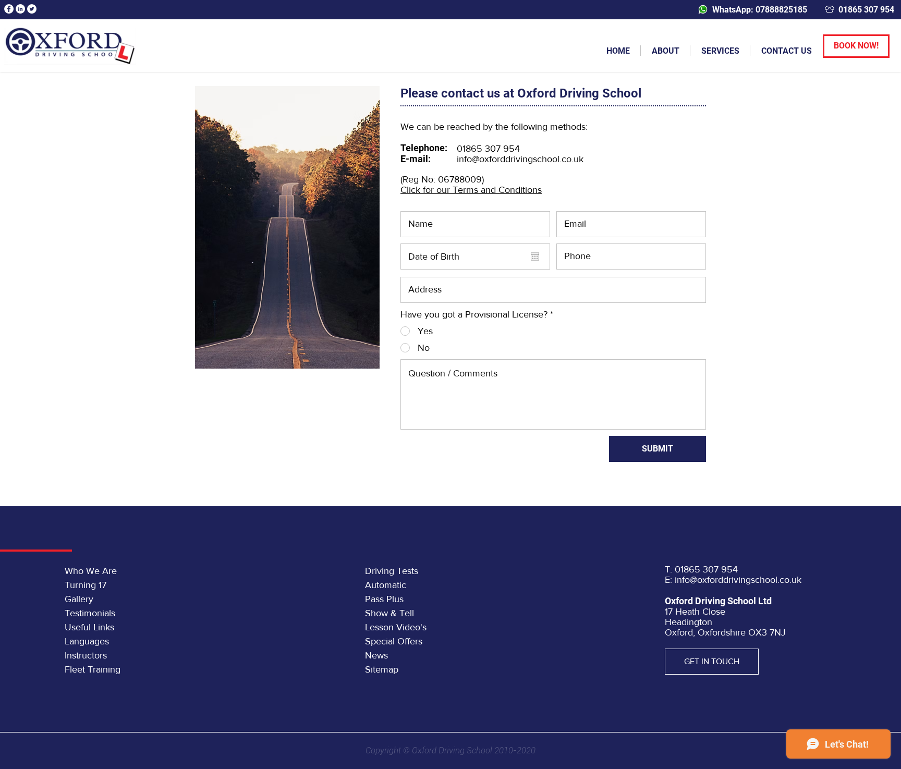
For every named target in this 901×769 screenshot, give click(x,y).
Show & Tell (389, 613)
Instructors (86, 655)
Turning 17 (85, 585)
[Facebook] (9, 9)
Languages (87, 641)
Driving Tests (391, 571)
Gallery (79, 599)
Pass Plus (384, 599)
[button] (665, 50)
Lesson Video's (396, 627)
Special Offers (393, 641)
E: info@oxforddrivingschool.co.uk (733, 580)
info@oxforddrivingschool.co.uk (520, 159)
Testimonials (90, 613)
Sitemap (381, 669)
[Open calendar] (535, 256)
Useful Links (89, 627)
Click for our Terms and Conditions (471, 190)
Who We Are (91, 571)
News (376, 655)
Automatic (385, 585)
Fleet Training (92, 669)
